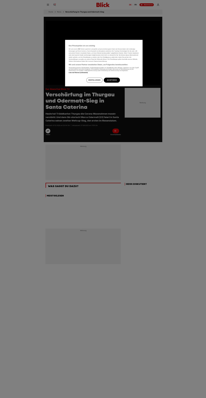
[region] (104, 63)
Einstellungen (94, 80)
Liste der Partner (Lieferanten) (78, 72)
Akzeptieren (112, 80)
